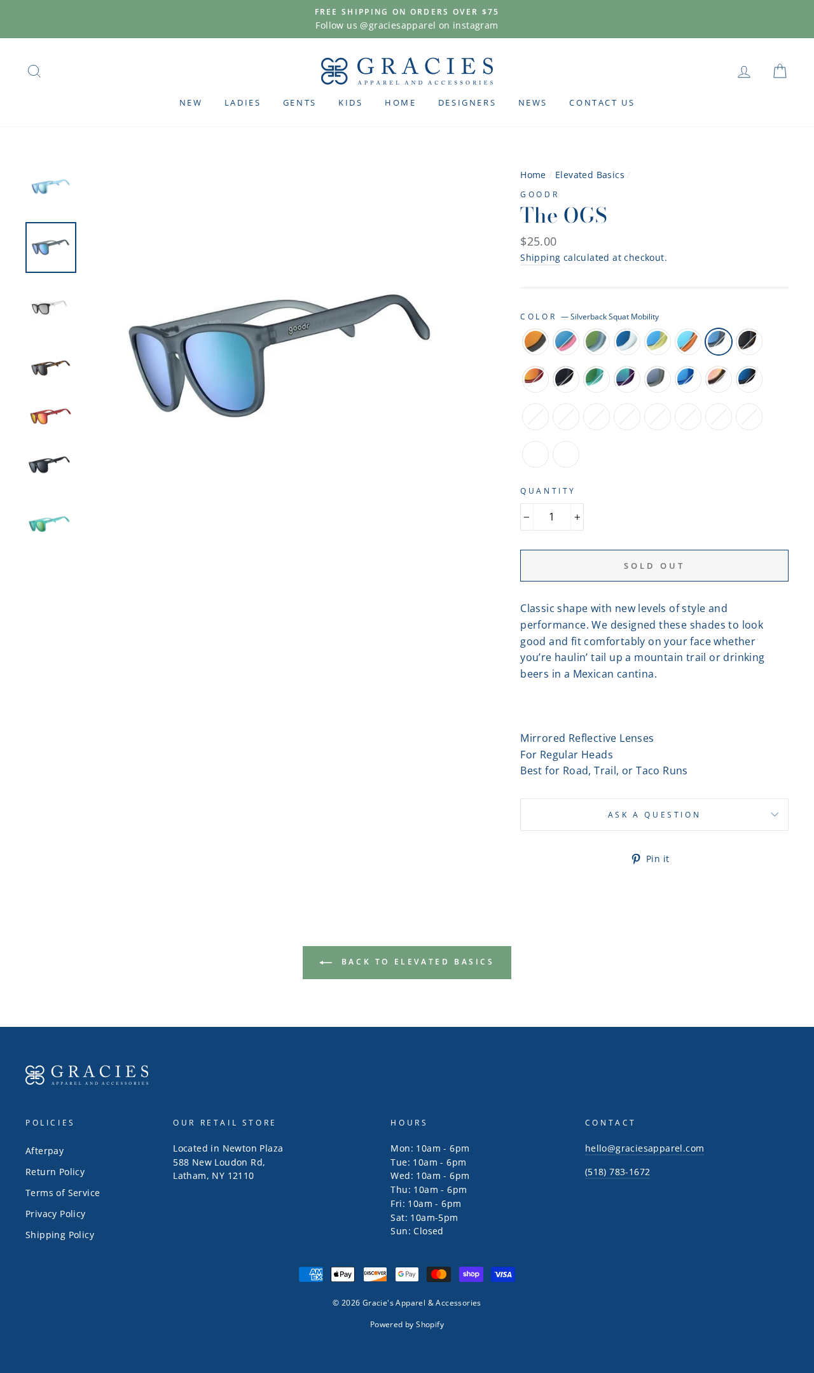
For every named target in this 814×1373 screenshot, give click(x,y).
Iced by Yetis (627, 341)
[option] (407, 19)
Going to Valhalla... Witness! (657, 379)
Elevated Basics (589, 175)
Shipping (540, 257)
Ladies (242, 102)
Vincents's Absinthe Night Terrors (566, 416)
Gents (300, 102)
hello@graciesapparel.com (645, 1148)
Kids (350, 102)
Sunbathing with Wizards (596, 341)
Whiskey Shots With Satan (535, 341)
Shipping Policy (59, 1235)
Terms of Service (62, 1193)
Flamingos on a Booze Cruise (566, 341)
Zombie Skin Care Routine (627, 416)
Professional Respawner (718, 379)
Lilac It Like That (535, 416)
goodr (539, 194)
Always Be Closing (596, 416)
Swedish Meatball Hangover (657, 341)
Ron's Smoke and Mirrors (688, 416)
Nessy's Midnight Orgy (596, 379)
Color (589, 316)
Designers (467, 102)
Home (400, 102)
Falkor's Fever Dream (688, 379)
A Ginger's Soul (566, 379)
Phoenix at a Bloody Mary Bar (535, 379)
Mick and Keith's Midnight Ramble (749, 379)
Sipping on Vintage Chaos (718, 416)
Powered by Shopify (407, 1324)
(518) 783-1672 (618, 1172)
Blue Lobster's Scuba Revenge (749, 416)
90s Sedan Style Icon (566, 454)
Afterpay (44, 1151)
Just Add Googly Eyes (535, 454)
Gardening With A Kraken (627, 379)
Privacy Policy (55, 1214)
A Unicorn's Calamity (657, 416)
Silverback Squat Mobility (718, 341)
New (191, 102)
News (533, 102)
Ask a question (654, 814)
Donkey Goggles (688, 341)
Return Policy (55, 1172)
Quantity (548, 490)
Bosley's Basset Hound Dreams (749, 341)
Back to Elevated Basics (415, 961)
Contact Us (602, 102)
